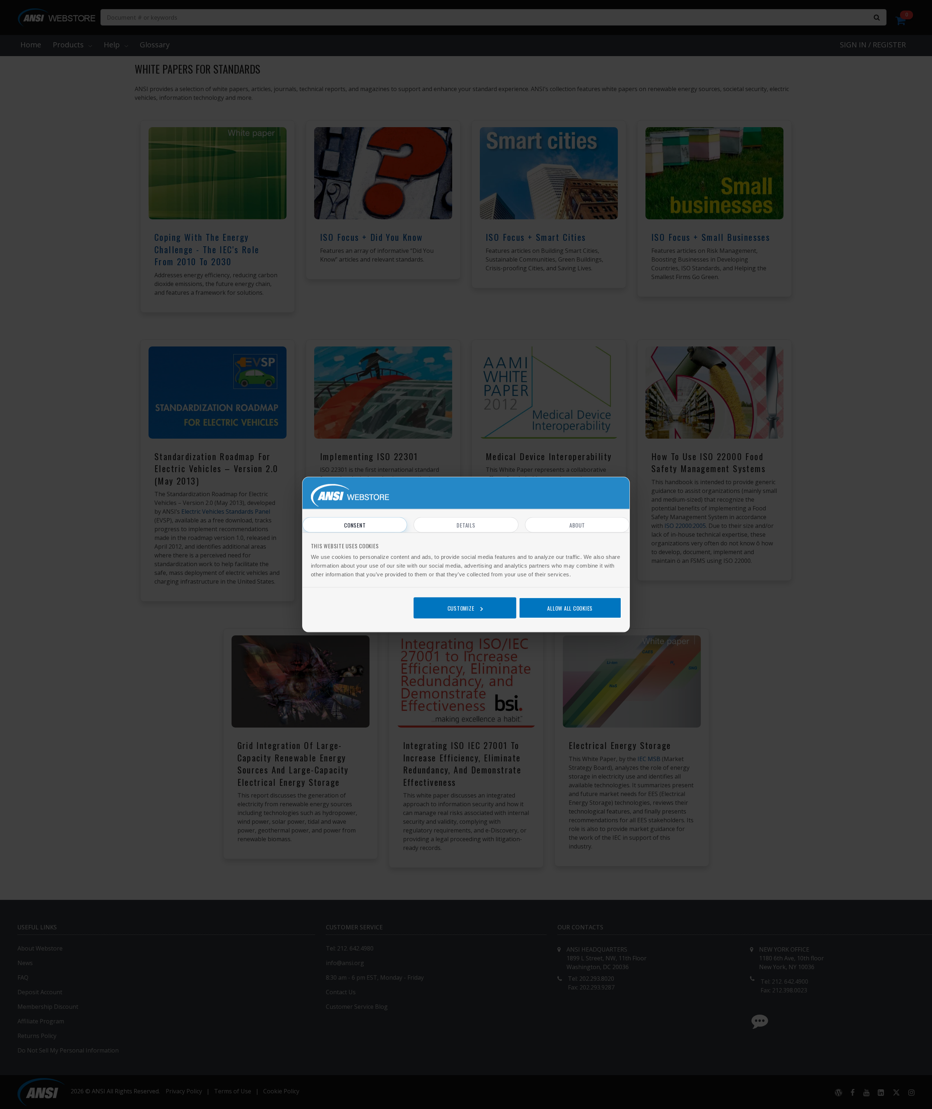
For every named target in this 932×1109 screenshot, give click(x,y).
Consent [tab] (355, 525)
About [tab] (577, 525)
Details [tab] (466, 525)
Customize (460, 608)
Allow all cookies (570, 608)
